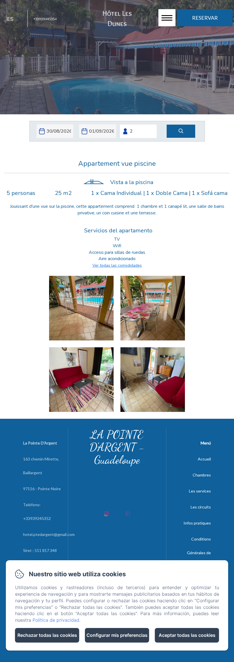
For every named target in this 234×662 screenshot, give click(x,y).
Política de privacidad (56, 620)
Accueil (204, 458)
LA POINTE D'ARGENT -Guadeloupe (117, 447)
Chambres (202, 474)
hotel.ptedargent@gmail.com (49, 534)
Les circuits (201, 507)
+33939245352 (45, 18)
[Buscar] (181, 131)
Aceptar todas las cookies (187, 635)
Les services (200, 490)
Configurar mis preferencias (117, 635)
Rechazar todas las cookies (47, 635)
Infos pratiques (197, 523)
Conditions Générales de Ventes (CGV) (198, 553)
